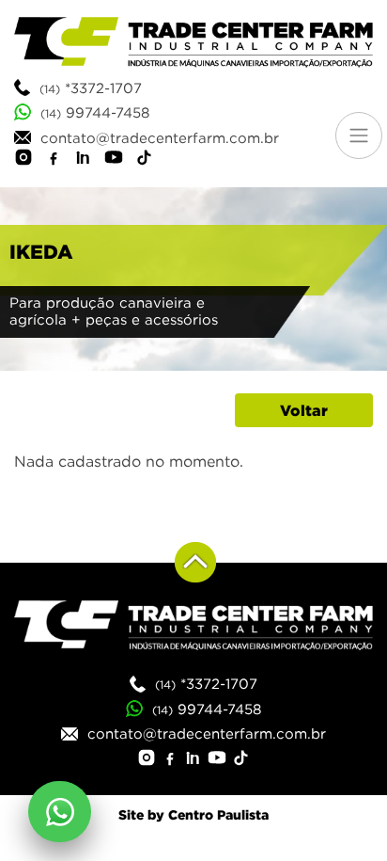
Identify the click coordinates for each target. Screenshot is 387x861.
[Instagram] (23, 160)
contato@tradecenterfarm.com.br (155, 137)
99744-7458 (94, 112)
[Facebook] (53, 160)
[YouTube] (113, 160)
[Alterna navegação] (358, 135)
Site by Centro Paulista (193, 814)
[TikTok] (143, 160)
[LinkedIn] (83, 160)
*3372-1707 (90, 87)
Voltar (304, 410)
